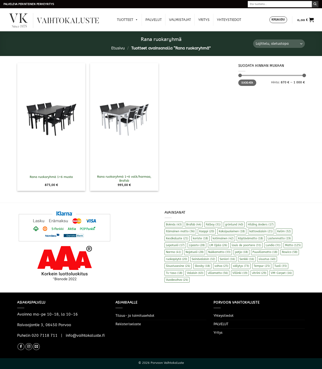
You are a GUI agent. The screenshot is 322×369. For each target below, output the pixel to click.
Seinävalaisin (203, 259)
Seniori (227, 259)
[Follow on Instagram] (28, 346)
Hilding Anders (261, 224)
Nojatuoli (195, 252)
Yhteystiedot (229, 20)
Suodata (247, 82)
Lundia (273, 245)
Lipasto (197, 245)
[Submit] (315, 4)
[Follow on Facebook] (21, 346)
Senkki (246, 259)
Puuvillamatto (264, 252)
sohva (221, 266)
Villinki (240, 273)
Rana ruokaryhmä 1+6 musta (51, 177)
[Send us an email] (36, 346)
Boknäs (174, 224)
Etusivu (118, 48)
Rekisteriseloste (128, 324)
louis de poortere (246, 245)
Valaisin (195, 273)
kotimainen (223, 238)
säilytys (241, 266)
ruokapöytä (176, 259)
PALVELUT (153, 20)
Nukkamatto (219, 252)
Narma (173, 252)
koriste (200, 238)
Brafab (193, 224)
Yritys (204, 20)
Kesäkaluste (177, 238)
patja (241, 252)
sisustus (267, 259)
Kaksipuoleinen (232, 231)
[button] (278, 19)
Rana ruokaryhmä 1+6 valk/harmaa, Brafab (124, 178)
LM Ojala (218, 245)
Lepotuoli (175, 245)
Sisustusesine (178, 266)
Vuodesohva (177, 279)
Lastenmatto (279, 238)
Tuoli (280, 266)
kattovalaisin (261, 231)
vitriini (259, 273)
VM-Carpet (281, 273)
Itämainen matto (180, 231)
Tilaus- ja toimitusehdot (135, 316)
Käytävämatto (250, 238)
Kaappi (206, 231)
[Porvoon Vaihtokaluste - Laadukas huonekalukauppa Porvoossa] (57, 20)
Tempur (262, 266)
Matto (293, 245)
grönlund (234, 224)
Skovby (202, 266)
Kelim (284, 231)
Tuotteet (125, 20)
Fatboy (213, 224)
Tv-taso (174, 273)
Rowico (289, 252)
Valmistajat (180, 20)
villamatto (218, 273)
